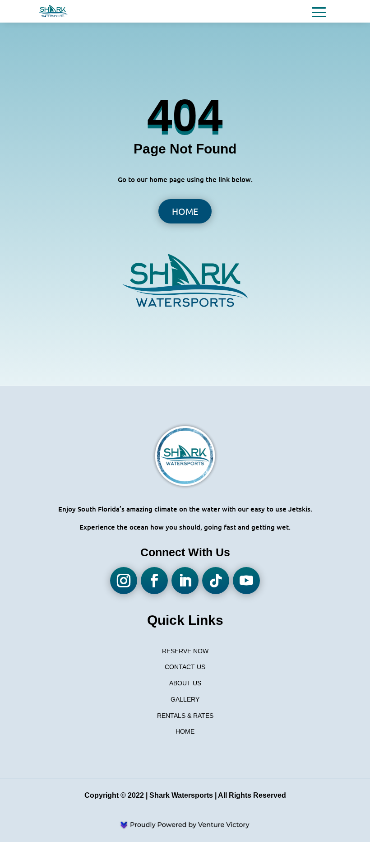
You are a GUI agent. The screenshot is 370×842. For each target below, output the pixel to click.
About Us (185, 683)
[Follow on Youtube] (246, 580)
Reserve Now (185, 651)
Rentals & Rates (185, 715)
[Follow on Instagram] (123, 580)
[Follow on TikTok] (215, 580)
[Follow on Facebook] (154, 580)
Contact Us (185, 666)
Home (185, 211)
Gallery (185, 699)
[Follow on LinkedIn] (185, 580)
